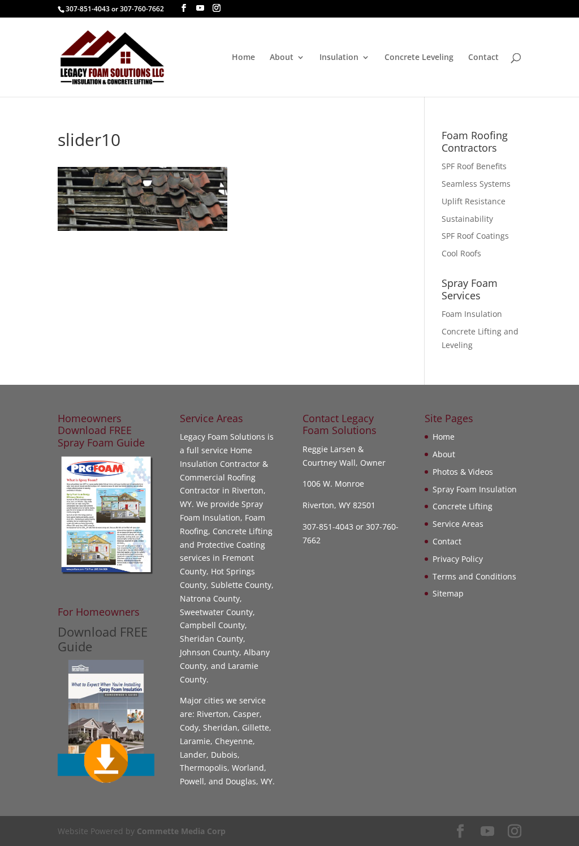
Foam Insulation (472, 313)
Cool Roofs (461, 253)
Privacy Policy (458, 558)
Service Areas (458, 523)
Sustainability (467, 218)
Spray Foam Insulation (475, 489)
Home (243, 57)
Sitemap (448, 593)
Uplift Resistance (473, 201)
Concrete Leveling (418, 57)
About (281, 57)
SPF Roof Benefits (474, 166)
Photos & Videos (463, 471)
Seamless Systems (476, 183)
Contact (483, 57)
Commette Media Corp (181, 831)
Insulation (338, 57)
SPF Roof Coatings (475, 235)
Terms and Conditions (474, 576)
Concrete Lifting (462, 506)
